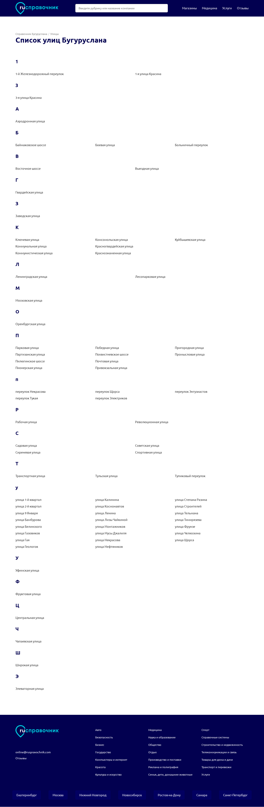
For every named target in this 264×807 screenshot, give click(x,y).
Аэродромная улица (30, 121)
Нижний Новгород (92, 795)
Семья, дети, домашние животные (170, 774)
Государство (103, 752)
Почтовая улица (106, 361)
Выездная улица (147, 168)
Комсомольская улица (111, 239)
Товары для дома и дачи (217, 759)
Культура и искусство (108, 774)
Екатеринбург (26, 795)
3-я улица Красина (28, 97)
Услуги (227, 8)
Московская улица (28, 300)
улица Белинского (28, 526)
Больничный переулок (191, 145)
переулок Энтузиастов (191, 391)
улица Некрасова (107, 540)
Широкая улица (26, 665)
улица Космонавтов (109, 506)
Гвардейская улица (29, 192)
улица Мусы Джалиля (110, 533)
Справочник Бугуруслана (31, 34)
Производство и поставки (164, 759)
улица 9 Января (26, 513)
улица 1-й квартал (28, 499)
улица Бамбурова (28, 520)
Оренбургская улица (30, 324)
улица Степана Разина (191, 499)
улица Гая (22, 540)
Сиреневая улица (27, 452)
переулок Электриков (111, 398)
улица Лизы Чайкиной (111, 520)
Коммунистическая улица (34, 253)
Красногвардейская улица (114, 246)
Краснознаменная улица (113, 253)
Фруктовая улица (28, 594)
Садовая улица (26, 445)
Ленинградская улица (31, 276)
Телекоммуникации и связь (219, 752)
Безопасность (104, 737)
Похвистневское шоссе (111, 354)
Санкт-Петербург (235, 795)
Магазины (189, 8)
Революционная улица (151, 422)
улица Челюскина (187, 533)
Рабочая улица (26, 422)
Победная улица (107, 348)
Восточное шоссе (28, 168)
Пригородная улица (189, 348)
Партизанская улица (30, 354)
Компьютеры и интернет (111, 759)
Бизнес (99, 744)
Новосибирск (132, 795)
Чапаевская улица (28, 641)
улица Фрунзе (185, 526)
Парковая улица (27, 348)
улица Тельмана (186, 513)
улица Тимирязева (188, 520)
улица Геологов (26, 546)
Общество (154, 744)
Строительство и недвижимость (222, 744)
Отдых (152, 752)
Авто (98, 730)
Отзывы (243, 8)
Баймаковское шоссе (30, 145)
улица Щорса (184, 540)
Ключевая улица (27, 239)
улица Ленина (105, 513)
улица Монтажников (110, 526)
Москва (58, 795)
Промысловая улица (190, 354)
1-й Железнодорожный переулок (39, 74)
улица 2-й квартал (28, 506)
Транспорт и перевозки (216, 767)
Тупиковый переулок (190, 476)
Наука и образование (162, 737)
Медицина (209, 8)
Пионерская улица (28, 368)
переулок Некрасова (30, 391)
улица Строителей (188, 506)
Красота (100, 767)
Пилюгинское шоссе (30, 361)
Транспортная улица (30, 476)
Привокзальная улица (111, 368)
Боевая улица (105, 145)
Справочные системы (215, 737)
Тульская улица (106, 476)
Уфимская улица (27, 570)
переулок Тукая (26, 398)
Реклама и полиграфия (163, 767)
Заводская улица (27, 216)
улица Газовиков (27, 533)
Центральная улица (29, 618)
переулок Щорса (107, 391)
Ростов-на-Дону (169, 795)
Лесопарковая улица (150, 276)
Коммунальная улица (31, 246)
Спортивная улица (148, 452)
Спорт (205, 730)
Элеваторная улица (29, 688)
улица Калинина (107, 499)
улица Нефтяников (109, 546)
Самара (201, 795)
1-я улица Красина (148, 74)
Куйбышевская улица (190, 239)
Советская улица (147, 445)
